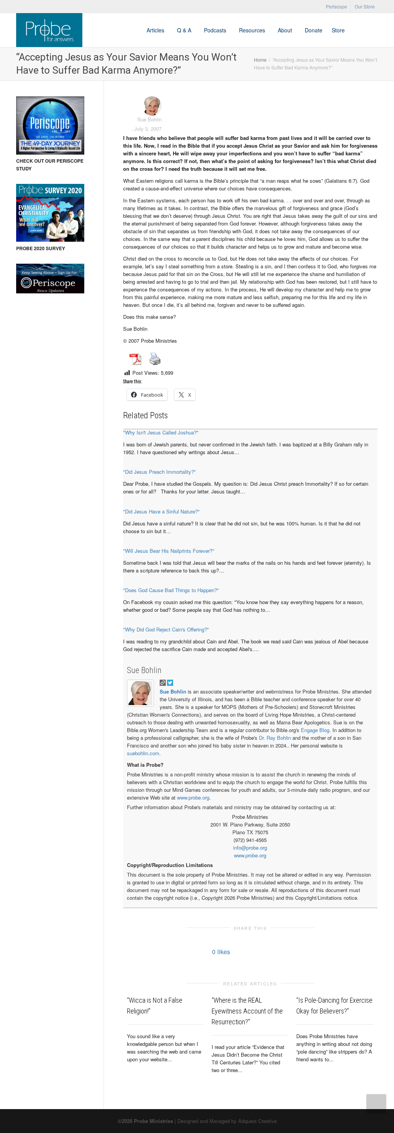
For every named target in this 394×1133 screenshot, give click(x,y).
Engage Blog (315, 730)
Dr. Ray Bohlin (275, 737)
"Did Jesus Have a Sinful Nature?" (161, 511)
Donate (313, 30)
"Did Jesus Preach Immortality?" (159, 471)
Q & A (185, 30)
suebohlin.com (143, 753)
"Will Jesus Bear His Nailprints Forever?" (168, 550)
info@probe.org (250, 847)
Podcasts (216, 30)
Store (338, 30)
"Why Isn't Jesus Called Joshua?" (161, 432)
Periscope (336, 6)
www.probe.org (193, 797)
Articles (156, 30)
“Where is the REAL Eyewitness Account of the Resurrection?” (247, 1011)
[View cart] (356, 30)
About (286, 30)
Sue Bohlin (144, 670)
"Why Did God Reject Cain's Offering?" (166, 629)
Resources (253, 30)
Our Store (365, 6)
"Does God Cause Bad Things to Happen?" (171, 590)
